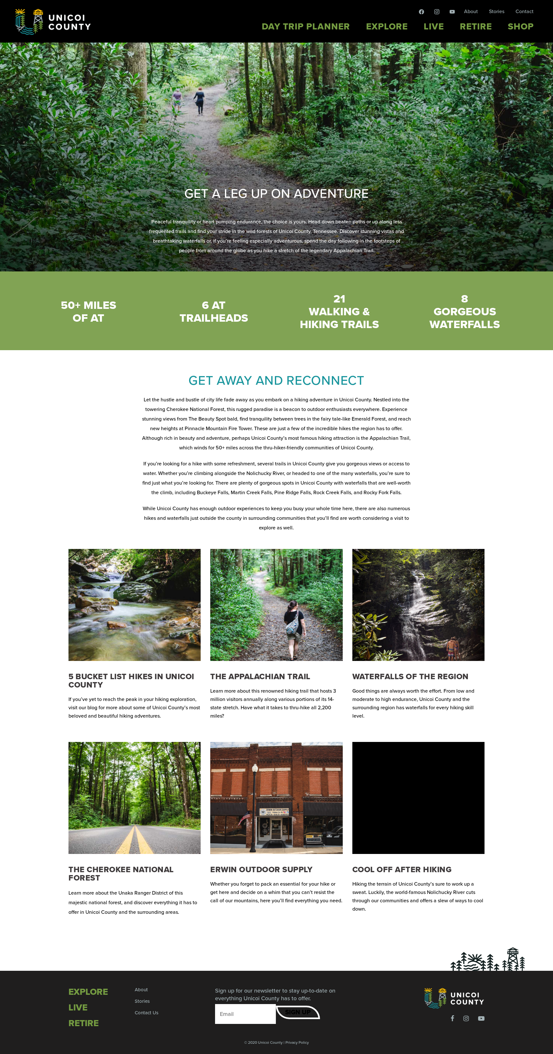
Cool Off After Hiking (402, 869)
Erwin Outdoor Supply (261, 869)
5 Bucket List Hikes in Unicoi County (131, 681)
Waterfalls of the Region (410, 676)
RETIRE (83, 1023)
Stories (496, 11)
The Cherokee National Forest (121, 874)
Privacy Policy (297, 1042)
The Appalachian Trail (260, 676)
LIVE (77, 1007)
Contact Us (146, 1013)
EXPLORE (88, 992)
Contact (524, 11)
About (471, 11)
